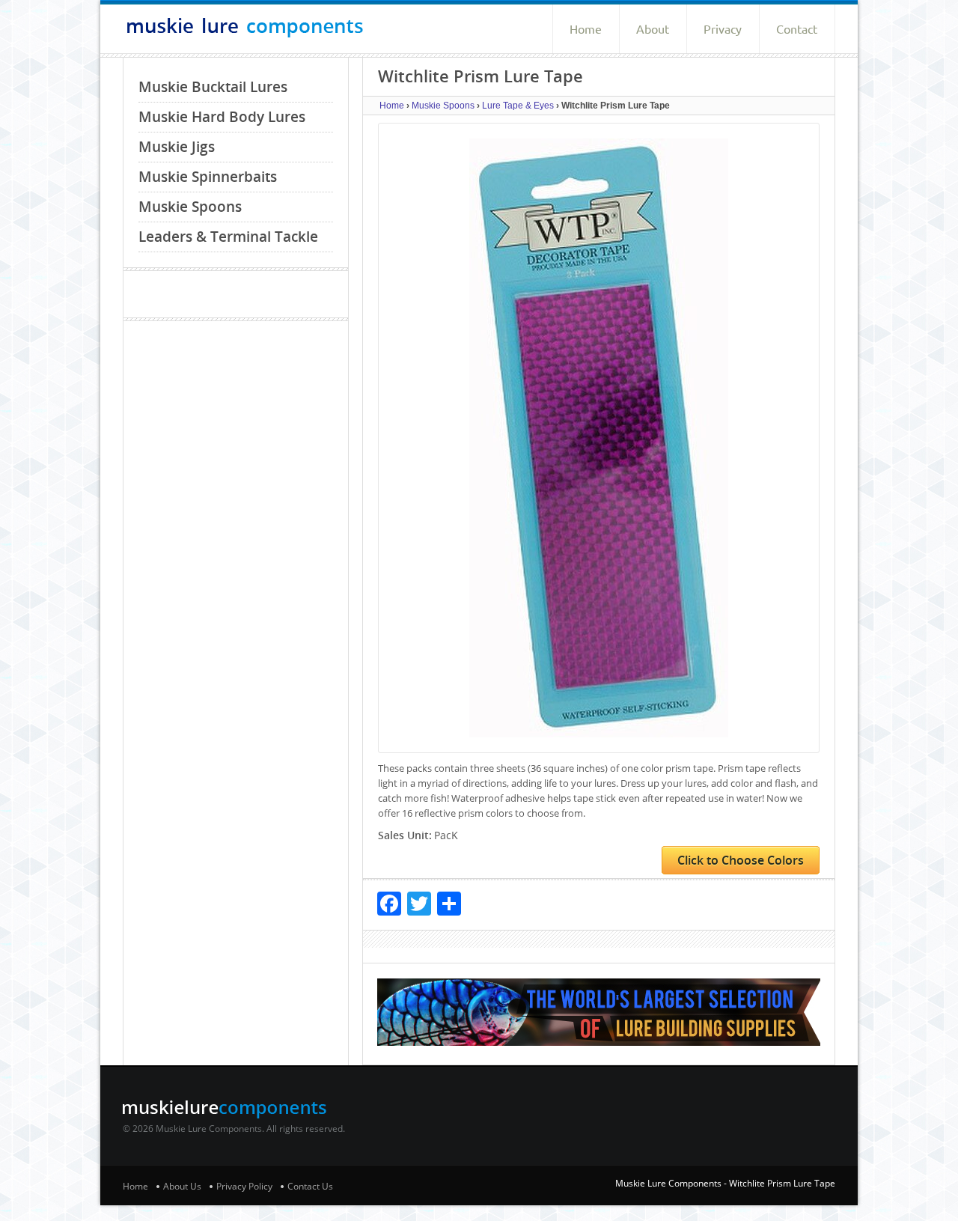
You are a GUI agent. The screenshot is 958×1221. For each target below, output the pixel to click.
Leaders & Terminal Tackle (228, 236)
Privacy (723, 29)
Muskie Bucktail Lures (212, 87)
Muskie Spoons (190, 206)
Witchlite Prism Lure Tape (782, 1183)
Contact (796, 29)
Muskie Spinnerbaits (207, 176)
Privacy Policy (244, 1186)
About (652, 29)
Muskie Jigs (176, 146)
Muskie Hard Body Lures (221, 117)
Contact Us (310, 1186)
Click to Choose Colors (740, 860)
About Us (182, 1186)
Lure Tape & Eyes (518, 105)
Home (586, 29)
